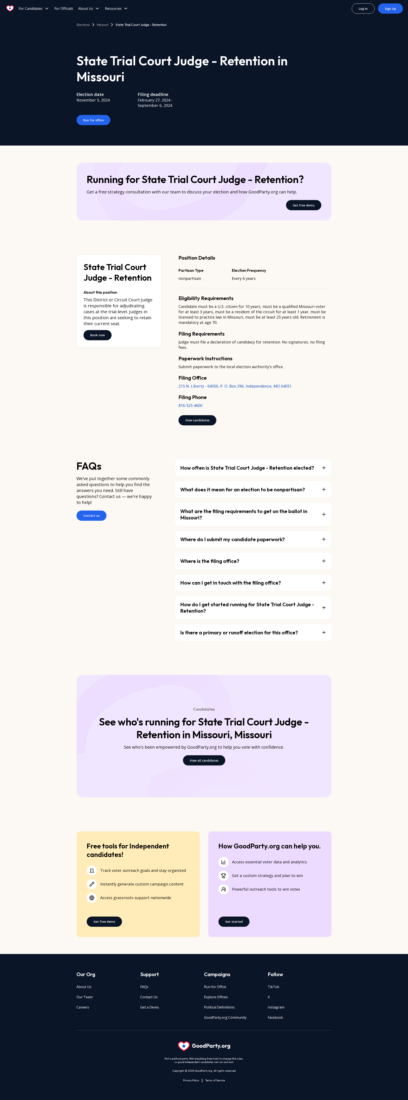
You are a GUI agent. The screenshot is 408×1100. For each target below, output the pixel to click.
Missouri (103, 25)
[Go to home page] (10, 8)
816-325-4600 (190, 405)
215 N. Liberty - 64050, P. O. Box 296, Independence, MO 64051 (235, 386)
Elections (83, 25)
